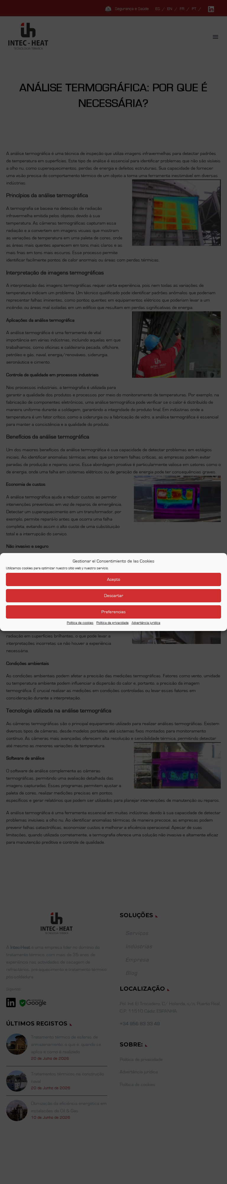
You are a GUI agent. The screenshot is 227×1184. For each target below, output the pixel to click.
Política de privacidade (112, 622)
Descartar (113, 595)
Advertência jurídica (146, 622)
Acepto (113, 579)
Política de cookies (80, 622)
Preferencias (113, 612)
